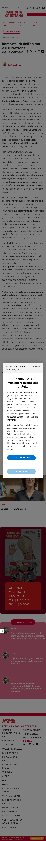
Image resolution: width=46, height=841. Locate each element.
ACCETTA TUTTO (21, 458)
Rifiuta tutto (21, 471)
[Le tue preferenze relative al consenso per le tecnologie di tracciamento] (2, 631)
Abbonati (37, 366)
